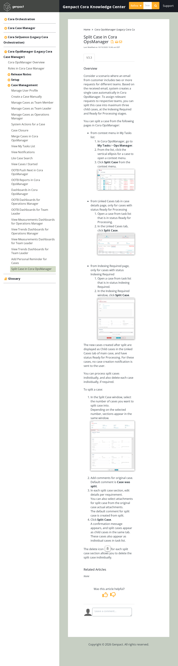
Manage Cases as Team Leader (31, 108)
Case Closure (19, 130)
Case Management (24, 85)
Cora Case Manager (21, 28)
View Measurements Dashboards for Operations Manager (33, 221)
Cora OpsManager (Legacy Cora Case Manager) (122, 29)
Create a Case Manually (26, 96)
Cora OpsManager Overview (26, 62)
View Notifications (23, 152)
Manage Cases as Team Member (32, 102)
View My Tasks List (23, 146)
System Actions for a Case (28, 124)
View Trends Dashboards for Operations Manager (30, 231)
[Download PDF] (112, 42)
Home (87, 29)
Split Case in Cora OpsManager (31, 269)
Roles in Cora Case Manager (26, 68)
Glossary (14, 279)
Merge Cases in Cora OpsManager (24, 138)
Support (168, 6)
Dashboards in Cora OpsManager (24, 192)
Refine (135, 5)
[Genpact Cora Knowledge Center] (13, 4)
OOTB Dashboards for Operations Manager (25, 202)
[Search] (155, 5)
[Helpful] (106, 596)
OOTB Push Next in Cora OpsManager (27, 172)
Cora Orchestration (21, 19)
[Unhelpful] (113, 596)
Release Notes (21, 74)
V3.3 (89, 58)
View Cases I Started (24, 164)
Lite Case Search (22, 158)
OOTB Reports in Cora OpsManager (25, 182)
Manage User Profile (24, 90)
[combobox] (147, 5)
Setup (15, 80)
